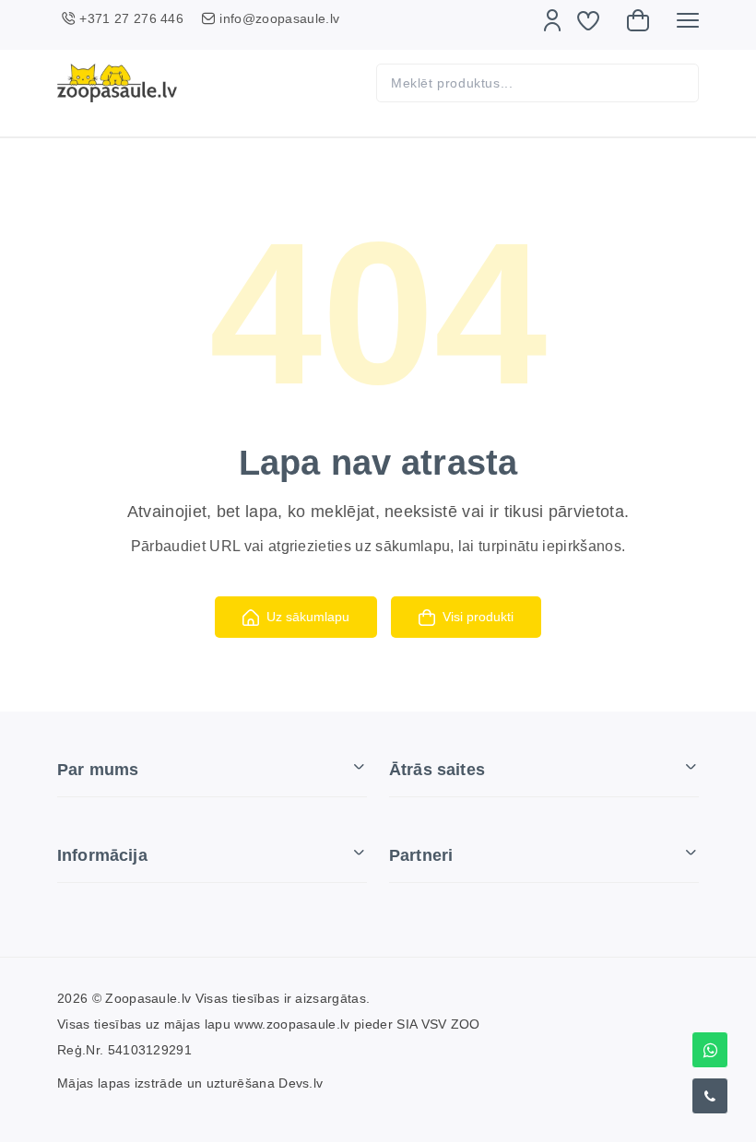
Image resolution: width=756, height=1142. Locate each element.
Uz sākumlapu (307, 616)
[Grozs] (638, 20)
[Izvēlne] (688, 20)
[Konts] (552, 20)
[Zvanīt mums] (709, 1095)
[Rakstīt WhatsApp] (709, 1049)
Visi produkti (478, 616)
